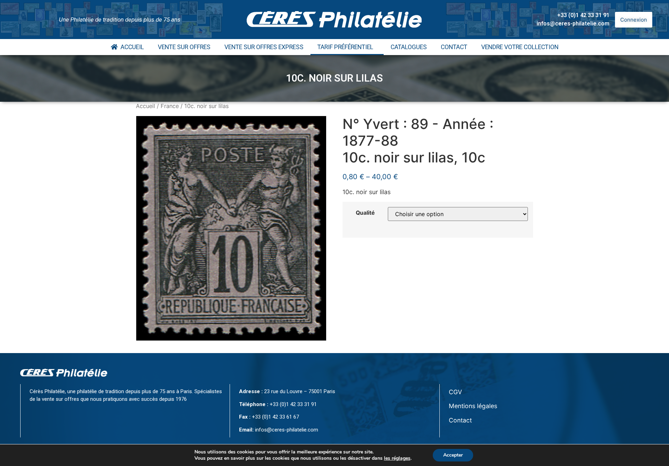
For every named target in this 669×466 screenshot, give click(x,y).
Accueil (131, 47)
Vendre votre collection (520, 47)
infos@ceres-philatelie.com (573, 23)
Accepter (453, 455)
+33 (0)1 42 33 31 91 (583, 15)
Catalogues (409, 47)
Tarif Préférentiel (345, 47)
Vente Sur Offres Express (263, 47)
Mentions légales (473, 406)
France (170, 105)
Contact (454, 47)
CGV (455, 392)
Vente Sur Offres (184, 47)
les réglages (397, 458)
